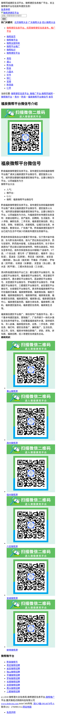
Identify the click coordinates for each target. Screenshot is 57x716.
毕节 (9, 75)
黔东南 (10, 65)
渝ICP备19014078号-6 (43, 703)
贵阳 (9, 58)
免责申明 (5, 9)
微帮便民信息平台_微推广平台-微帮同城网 (32, 93)
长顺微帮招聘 (13, 682)
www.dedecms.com (9, 703)
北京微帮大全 (21, 22)
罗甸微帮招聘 (13, 678)
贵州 (17, 97)
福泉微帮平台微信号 (38, 97)
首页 (51, 97)
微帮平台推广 (13, 46)
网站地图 (27, 707)
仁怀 (9, 88)
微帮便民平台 (13, 53)
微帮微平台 (12, 40)
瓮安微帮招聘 (13, 668)
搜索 (4, 19)
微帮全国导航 (13, 43)
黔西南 (10, 85)
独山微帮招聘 (13, 672)
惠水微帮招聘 (13, 688)
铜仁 (9, 78)
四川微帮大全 (48, 22)
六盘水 (10, 72)
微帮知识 (11, 50)
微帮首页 (11, 36)
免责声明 (11, 712)
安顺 (9, 81)
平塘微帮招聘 (13, 675)
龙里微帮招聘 (13, 685)
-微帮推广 (50, 697)
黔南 (9, 68)
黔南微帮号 (12, 662)
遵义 (9, 62)
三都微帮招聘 (13, 691)
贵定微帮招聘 (13, 665)
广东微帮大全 (35, 22)
